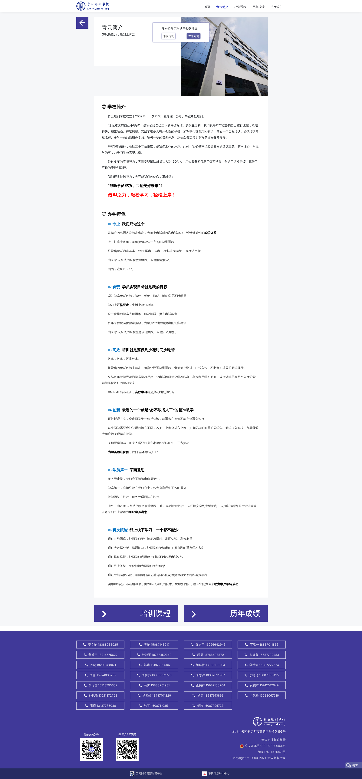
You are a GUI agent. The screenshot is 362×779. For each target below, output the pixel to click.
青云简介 (222, 7)
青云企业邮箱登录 (274, 740)
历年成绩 (258, 7)
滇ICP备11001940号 (272, 752)
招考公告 (277, 7)
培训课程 (240, 7)
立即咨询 (193, 36)
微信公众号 (91, 734)
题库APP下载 (127, 734)
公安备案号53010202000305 (265, 746)
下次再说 (168, 36)
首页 (208, 7)
